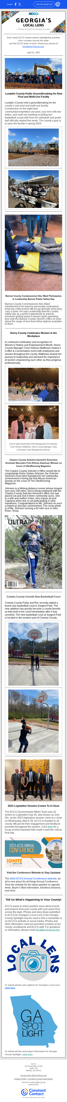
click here (27, 1054)
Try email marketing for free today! (33, 1097)
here (50, 826)
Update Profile (20, 1079)
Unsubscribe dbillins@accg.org (33, 1075)
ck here (11, 988)
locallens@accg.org (33, 46)
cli (6, 988)
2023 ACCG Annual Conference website (33, 878)
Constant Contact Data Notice (40, 1079)
